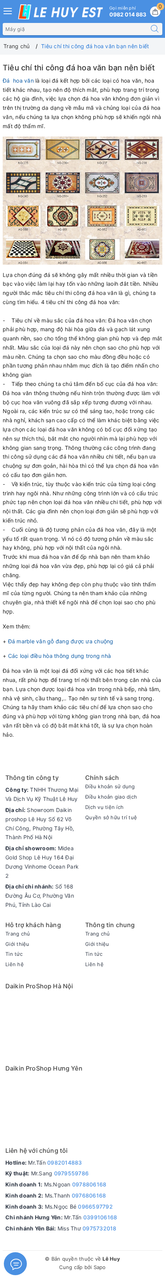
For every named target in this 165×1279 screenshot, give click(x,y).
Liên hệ (14, 964)
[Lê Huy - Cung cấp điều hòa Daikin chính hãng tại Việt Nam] (60, 12)
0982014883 (64, 1162)
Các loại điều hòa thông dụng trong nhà (59, 656)
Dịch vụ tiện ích (104, 807)
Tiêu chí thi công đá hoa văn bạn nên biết (79, 67)
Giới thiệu (17, 944)
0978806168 (89, 1184)
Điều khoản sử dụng (110, 786)
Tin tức (14, 954)
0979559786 (71, 1173)
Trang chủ (17, 934)
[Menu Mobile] (8, 10)
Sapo (100, 1267)
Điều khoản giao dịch (111, 797)
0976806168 (89, 1195)
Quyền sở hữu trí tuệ (111, 817)
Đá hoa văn (18, 80)
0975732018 (99, 1228)
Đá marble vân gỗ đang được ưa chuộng (61, 641)
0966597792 (95, 1206)
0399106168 (100, 1217)
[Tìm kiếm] (154, 29)
